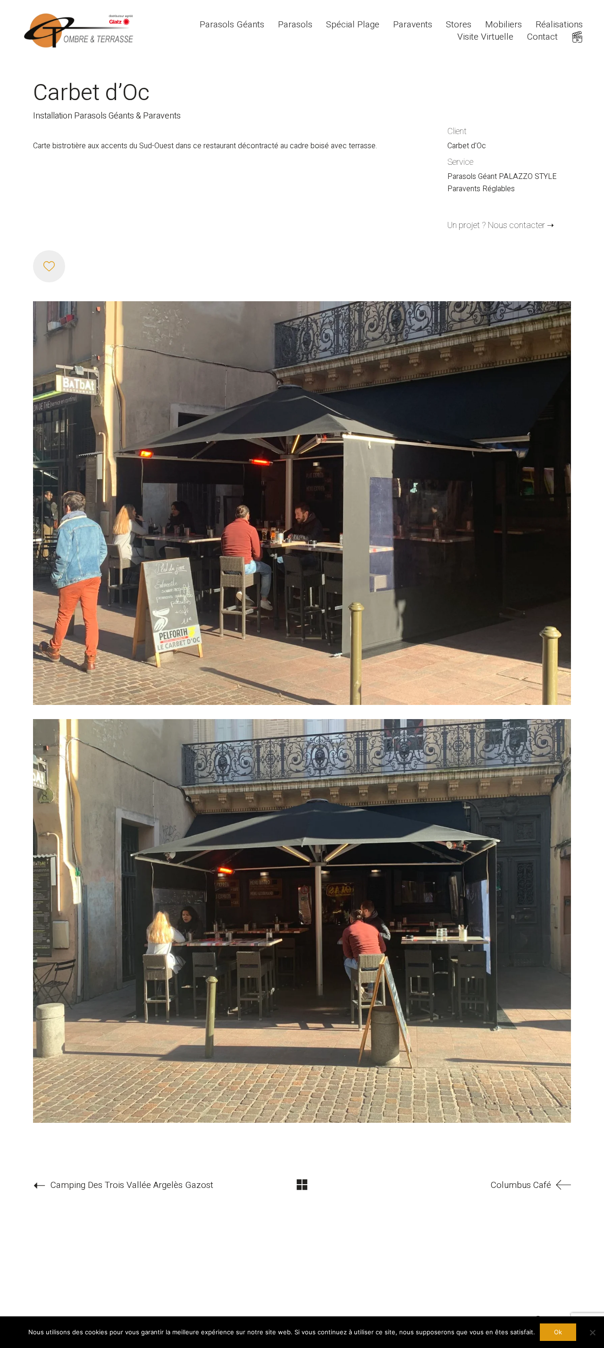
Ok (558, 1332)
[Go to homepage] (80, 30)
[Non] (592, 1332)
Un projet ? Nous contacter (496, 225)
